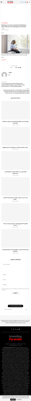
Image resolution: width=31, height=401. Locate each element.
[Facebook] (11, 329)
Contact (20, 345)
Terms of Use (23, 343)
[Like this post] (12, 67)
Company (7, 343)
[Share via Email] (20, 67)
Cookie (18, 343)
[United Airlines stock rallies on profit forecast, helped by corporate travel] (15, 238)
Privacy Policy (13, 343)
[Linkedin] (25, 2)
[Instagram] (15, 329)
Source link (3, 59)
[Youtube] (27, 2)
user (3, 28)
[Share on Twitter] (16, 67)
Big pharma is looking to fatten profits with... (15, 147)
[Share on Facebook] (15, 67)
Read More (19, 399)
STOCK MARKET (4, 23)
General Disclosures (13, 345)
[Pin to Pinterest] (18, 67)
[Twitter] (22, 2)
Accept (13, 399)
